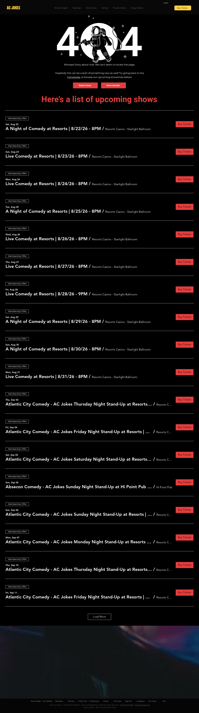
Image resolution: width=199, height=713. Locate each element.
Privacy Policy (89, 707)
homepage (73, 77)
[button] (53, 129)
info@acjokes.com (142, 705)
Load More (99, 616)
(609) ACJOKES (126, 705)
